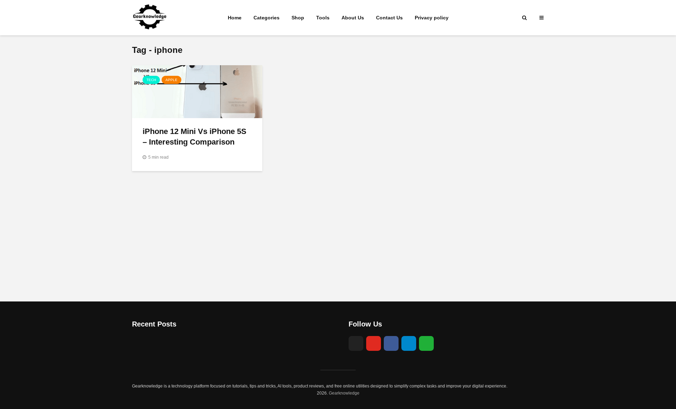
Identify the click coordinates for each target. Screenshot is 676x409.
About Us (353, 17)
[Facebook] (391, 343)
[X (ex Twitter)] (356, 343)
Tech (151, 80)
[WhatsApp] (426, 343)
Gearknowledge (344, 393)
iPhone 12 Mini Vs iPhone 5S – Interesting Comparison (194, 136)
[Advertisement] (338, 241)
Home (235, 17)
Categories (267, 17)
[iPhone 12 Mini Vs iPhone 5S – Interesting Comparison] (197, 91)
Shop (298, 17)
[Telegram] (408, 343)
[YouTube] (373, 343)
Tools (323, 17)
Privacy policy (432, 17)
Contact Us (389, 17)
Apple (171, 80)
